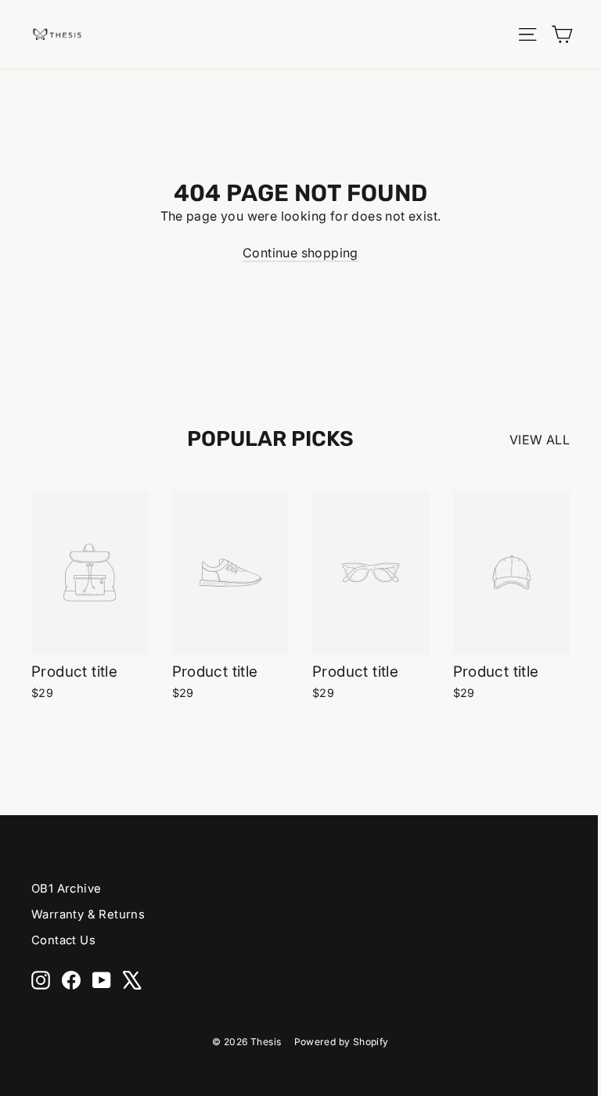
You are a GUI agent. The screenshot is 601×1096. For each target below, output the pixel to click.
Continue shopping (300, 253)
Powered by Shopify (341, 1041)
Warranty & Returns (88, 914)
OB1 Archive (66, 889)
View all (539, 439)
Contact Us (63, 940)
